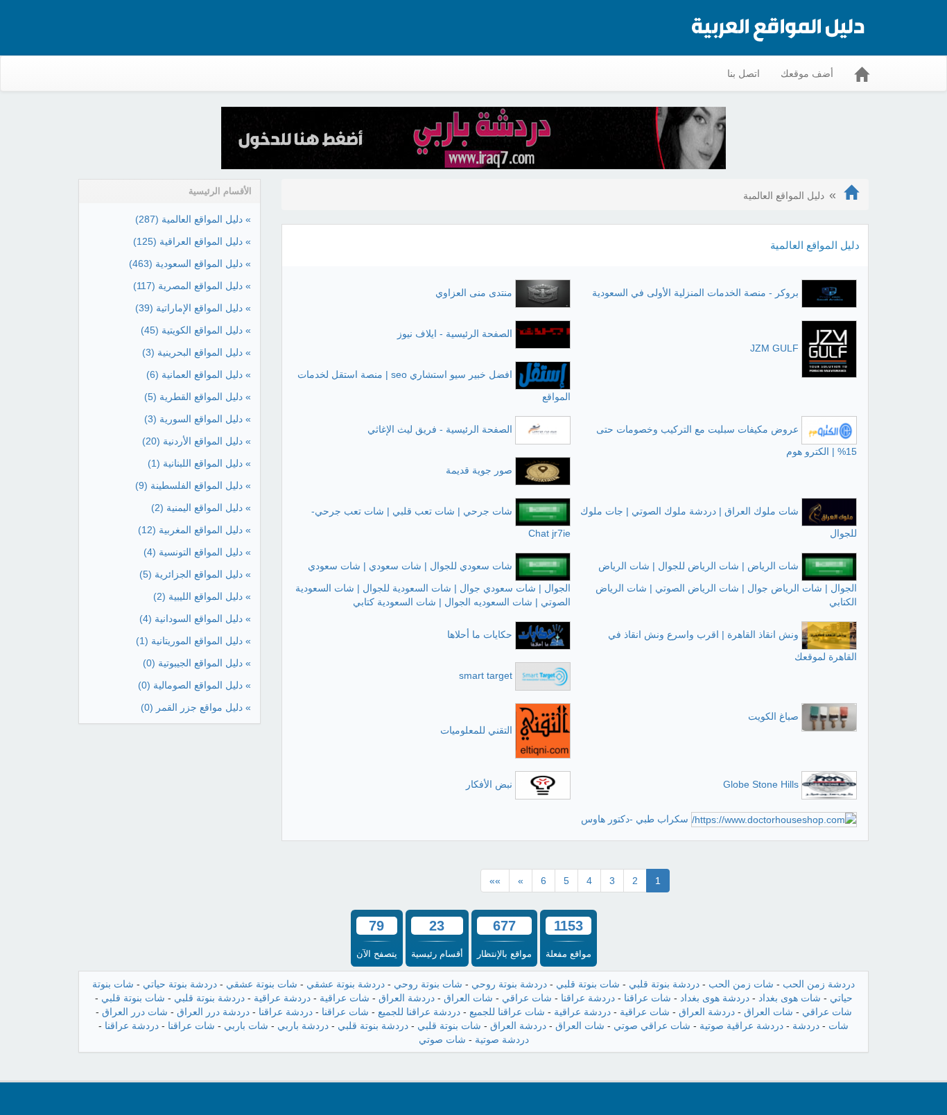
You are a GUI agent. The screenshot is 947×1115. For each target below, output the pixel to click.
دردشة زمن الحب (819, 983)
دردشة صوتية (502, 1039)
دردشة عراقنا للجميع (419, 1011)
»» (495, 880)
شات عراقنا (647, 997)
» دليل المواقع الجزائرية (195, 574)
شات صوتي (442, 1039)
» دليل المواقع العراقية (192, 241)
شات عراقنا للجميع (507, 1011)
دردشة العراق (407, 997)
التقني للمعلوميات (476, 729)
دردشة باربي (303, 1025)
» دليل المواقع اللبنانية (199, 463)
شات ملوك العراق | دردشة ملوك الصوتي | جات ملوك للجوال (718, 522)
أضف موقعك (807, 73)
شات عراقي (527, 997)
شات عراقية (345, 997)
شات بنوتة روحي (428, 983)
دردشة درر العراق (213, 1011)
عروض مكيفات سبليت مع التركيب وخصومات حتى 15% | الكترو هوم (726, 440)
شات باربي (246, 1025)
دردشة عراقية (282, 997)
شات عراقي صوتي (652, 1025)
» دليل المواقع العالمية (193, 219)
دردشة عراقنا (588, 997)
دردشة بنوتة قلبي (664, 983)
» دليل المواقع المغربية (194, 529)
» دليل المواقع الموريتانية (193, 640)
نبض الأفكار (489, 784)
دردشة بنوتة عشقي (345, 983)
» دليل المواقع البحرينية (196, 352)
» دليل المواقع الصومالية (194, 685)
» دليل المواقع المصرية (192, 285)
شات (838, 1025)
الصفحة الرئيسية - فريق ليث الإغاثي (439, 429)
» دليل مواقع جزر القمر (196, 707)
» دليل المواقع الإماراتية (193, 307)
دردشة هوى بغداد (714, 997)
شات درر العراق (135, 1011)
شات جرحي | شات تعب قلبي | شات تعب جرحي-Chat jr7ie (441, 522)
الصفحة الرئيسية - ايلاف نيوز (454, 333)
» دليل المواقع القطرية (197, 396)
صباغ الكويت (773, 716)
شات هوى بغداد (789, 997)
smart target (485, 675)
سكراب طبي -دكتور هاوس (634, 818)
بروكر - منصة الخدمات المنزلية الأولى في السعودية (695, 292)
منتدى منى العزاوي (473, 292)
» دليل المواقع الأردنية (196, 441)
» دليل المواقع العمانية (198, 374)
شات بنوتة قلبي (588, 983)
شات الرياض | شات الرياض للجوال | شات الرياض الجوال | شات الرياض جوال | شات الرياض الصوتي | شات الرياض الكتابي (726, 583)
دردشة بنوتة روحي (509, 983)
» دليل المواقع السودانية (195, 618)
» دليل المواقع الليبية (202, 596)
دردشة (805, 1025)
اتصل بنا (743, 73)
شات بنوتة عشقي (261, 983)
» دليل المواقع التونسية (197, 552)
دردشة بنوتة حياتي (180, 983)
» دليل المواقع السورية (197, 418)
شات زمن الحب (741, 983)
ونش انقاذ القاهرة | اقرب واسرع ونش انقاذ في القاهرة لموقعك (732, 645)
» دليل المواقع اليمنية (201, 507)
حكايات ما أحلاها (479, 634)
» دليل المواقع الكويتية (196, 330)
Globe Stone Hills (761, 784)
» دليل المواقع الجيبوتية (197, 662)
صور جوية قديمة (479, 470)
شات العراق (468, 997)
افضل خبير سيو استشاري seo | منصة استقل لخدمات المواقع (434, 385)
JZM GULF (774, 348)
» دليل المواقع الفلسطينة (193, 485)
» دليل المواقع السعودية (190, 263)
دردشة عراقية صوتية (741, 1025)
